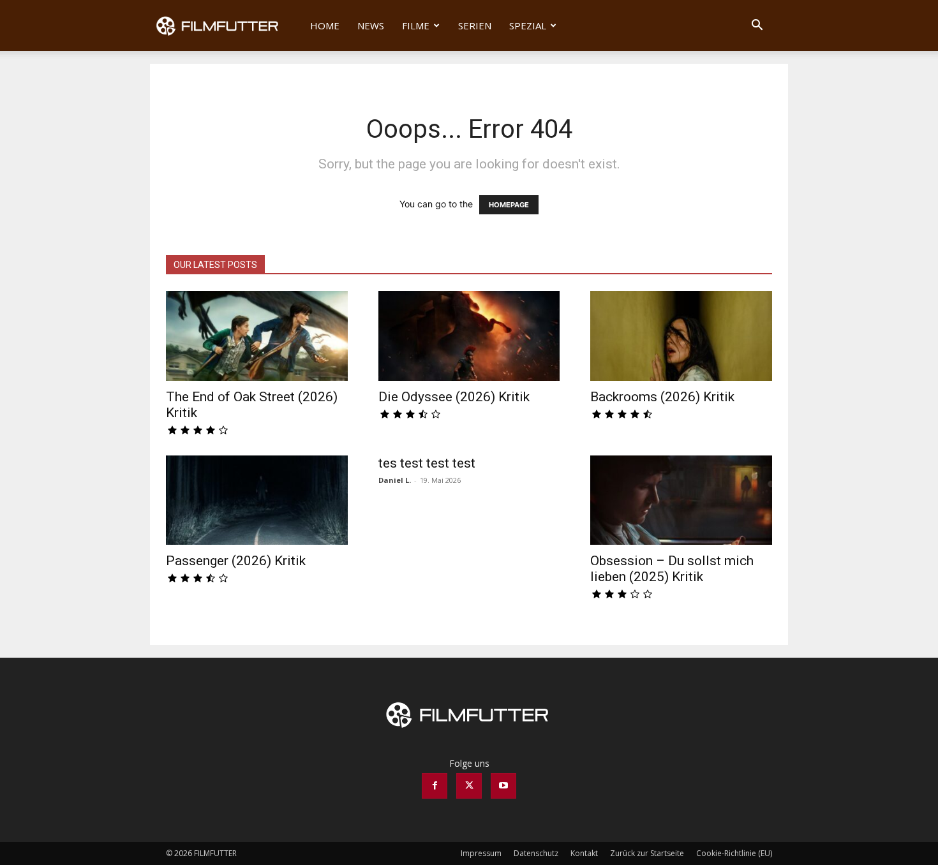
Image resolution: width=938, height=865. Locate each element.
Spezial (527, 25)
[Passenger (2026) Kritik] (257, 500)
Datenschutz (536, 853)
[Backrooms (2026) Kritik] (681, 336)
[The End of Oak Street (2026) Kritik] (257, 336)
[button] (756, 26)
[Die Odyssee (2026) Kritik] (469, 336)
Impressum (481, 853)
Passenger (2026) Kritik (236, 560)
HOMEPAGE (509, 204)
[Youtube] (503, 786)
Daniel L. (394, 480)
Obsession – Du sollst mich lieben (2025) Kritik (672, 568)
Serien (474, 25)
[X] (469, 786)
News (370, 25)
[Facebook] (434, 786)
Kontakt (584, 853)
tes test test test (426, 463)
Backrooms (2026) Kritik (662, 396)
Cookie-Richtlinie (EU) (734, 853)
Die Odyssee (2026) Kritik (454, 396)
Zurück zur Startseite (647, 853)
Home (324, 25)
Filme (415, 25)
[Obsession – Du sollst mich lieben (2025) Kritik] (681, 500)
